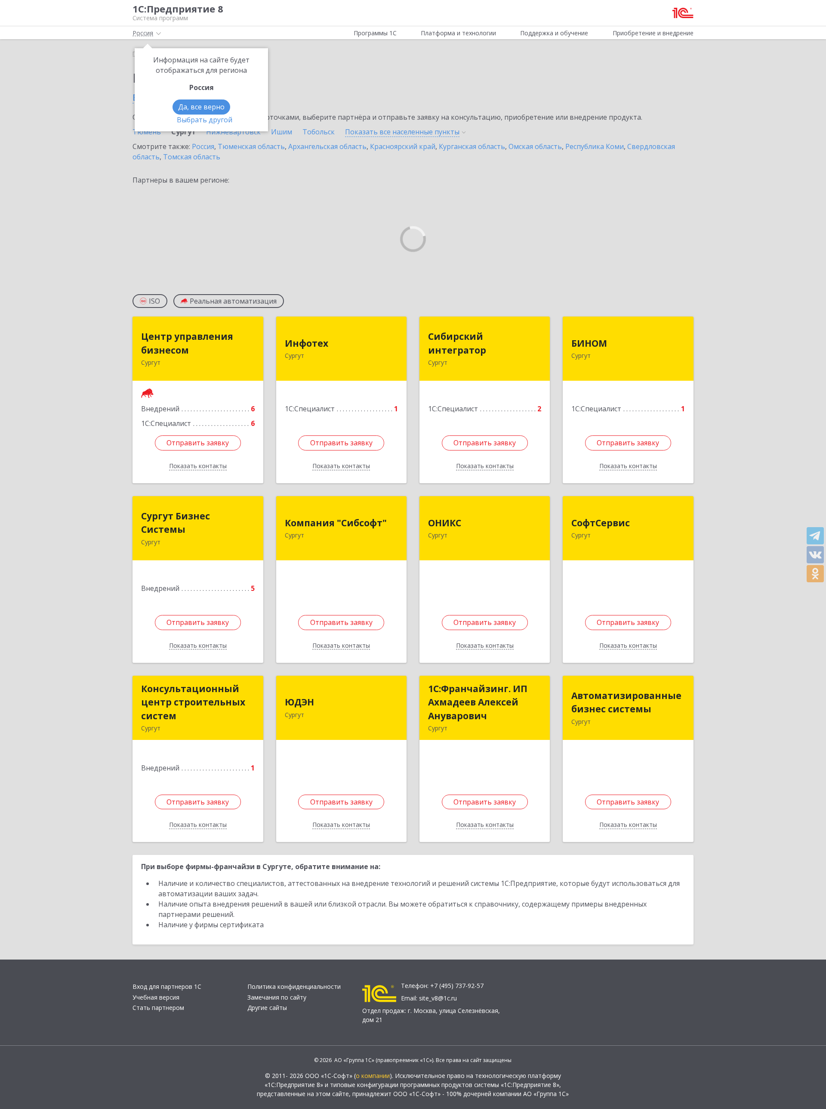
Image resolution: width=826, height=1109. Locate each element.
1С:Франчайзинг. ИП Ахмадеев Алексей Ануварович (477, 702)
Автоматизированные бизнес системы (626, 702)
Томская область (191, 157)
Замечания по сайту (276, 997)
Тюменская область (251, 146)
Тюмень (147, 132)
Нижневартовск (233, 132)
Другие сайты (267, 1007)
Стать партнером (158, 1007)
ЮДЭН (299, 702)
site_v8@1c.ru (438, 998)
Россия (203, 146)
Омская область (535, 146)
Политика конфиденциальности (294, 986)
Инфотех (306, 343)
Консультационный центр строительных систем (193, 702)
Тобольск (318, 132)
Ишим (281, 132)
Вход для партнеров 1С (167, 986)
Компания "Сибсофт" (336, 523)
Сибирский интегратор (457, 343)
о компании (373, 1076)
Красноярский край (402, 146)
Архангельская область (327, 146)
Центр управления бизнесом (187, 343)
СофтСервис (600, 523)
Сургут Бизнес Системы (175, 523)
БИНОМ (589, 343)
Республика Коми (594, 146)
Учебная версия (156, 997)
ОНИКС (444, 523)
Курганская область (472, 146)
